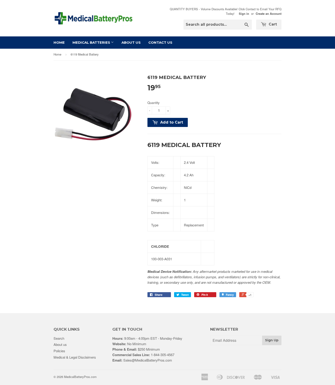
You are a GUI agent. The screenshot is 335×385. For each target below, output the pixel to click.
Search (59, 338)
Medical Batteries (91, 42)
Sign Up (271, 340)
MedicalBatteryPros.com (80, 377)
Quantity (153, 102)
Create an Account (268, 14)
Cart (272, 24)
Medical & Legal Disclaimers (75, 357)
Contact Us (160, 42)
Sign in (244, 14)
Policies (59, 350)
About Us (131, 42)
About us (60, 344)
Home (59, 42)
